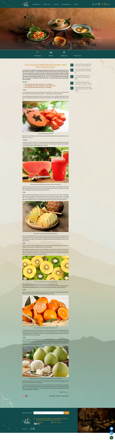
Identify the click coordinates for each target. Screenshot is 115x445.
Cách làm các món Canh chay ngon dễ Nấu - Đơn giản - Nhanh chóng (84, 89)
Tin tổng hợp (37, 55)
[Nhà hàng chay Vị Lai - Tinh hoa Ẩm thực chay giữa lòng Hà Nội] (25, 4)
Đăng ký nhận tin (27, 412)
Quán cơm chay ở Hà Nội (46, 76)
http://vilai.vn (66, 392)
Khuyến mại (64, 55)
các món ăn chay (29, 137)
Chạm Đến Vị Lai (36, 4)
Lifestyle (51, 55)
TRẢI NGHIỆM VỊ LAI (66, 4)
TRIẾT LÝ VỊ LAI (47, 4)
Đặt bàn (76, 4)
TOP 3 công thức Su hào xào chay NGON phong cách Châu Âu (83, 71)
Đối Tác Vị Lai (77, 55)
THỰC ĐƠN (56, 4)
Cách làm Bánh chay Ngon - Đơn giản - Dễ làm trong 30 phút (82, 77)
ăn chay (39, 388)
